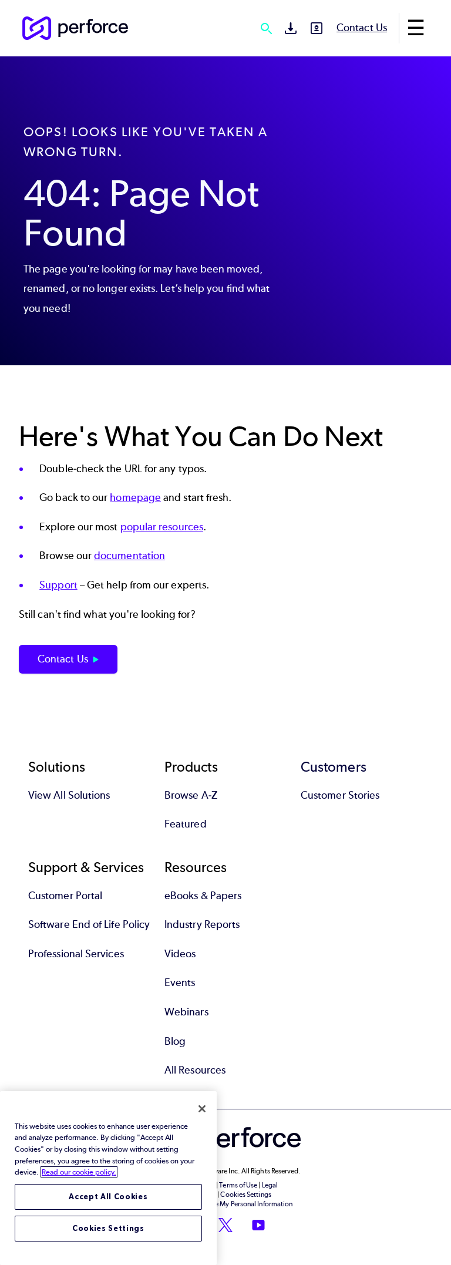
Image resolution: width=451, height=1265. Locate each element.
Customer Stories (340, 795)
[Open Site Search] (266, 28)
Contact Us (361, 27)
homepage (135, 497)
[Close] (202, 1109)
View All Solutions (69, 795)
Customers (333, 766)
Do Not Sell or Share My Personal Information (226, 1204)
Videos (180, 953)
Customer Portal (65, 895)
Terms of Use (238, 1185)
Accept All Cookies (108, 1196)
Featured (185, 823)
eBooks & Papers (202, 895)
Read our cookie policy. (79, 1172)
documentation (129, 555)
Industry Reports (202, 924)
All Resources (195, 1070)
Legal (270, 1185)
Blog (175, 1041)
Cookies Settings (108, 1228)
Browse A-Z (190, 795)
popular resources (161, 526)
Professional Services (76, 953)
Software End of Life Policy (89, 924)
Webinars (186, 1011)
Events (179, 982)
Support (58, 584)
